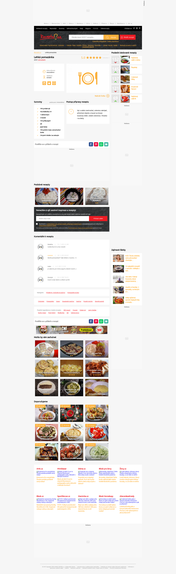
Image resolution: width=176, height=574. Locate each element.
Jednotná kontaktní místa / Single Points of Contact (95, 568)
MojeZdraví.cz (121, 23)
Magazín (88, 28)
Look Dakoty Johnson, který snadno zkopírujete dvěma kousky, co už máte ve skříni (129, 479)
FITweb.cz (104, 23)
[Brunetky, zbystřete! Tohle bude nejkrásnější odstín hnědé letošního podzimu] (109, 473)
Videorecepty (105, 28)
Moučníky (98, 45)
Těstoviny (91, 45)
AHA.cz (40, 469)
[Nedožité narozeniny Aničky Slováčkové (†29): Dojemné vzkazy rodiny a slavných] (46, 500)
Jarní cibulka (92, 310)
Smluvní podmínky (72, 228)
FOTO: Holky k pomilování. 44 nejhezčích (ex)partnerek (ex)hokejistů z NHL (66, 507)
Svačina (78, 301)
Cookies (67, 568)
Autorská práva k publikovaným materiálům (88, 566)
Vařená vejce (75, 313)
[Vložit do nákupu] (49, 83)
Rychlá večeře (52, 45)
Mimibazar (62, 469)
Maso (74, 45)
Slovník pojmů (99, 301)
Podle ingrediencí (113, 41)
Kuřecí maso (42, 313)
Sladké (115, 45)
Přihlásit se (128, 28)
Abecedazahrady (127, 496)
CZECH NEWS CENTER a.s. (57, 566)
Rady (81, 28)
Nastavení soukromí (75, 568)
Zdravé (105, 45)
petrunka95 (42, 60)
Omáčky (79, 45)
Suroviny (61, 28)
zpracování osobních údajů (47, 225)
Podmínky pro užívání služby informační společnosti (113, 566)
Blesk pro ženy (56, 23)
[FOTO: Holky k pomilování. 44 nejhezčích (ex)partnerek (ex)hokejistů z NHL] (67, 500)
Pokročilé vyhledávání (99, 41)
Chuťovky (61, 45)
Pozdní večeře (88, 301)
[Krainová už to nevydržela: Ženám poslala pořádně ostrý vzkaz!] (46, 473)
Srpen (58, 301)
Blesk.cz (46, 23)
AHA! (64, 23)
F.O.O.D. (95, 28)
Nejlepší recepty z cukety (128, 45)
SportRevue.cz (63, 496)
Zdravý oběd (44, 45)
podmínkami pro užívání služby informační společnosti (64, 224)
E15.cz (88, 23)
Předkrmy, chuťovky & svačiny (55, 292)
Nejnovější (53, 28)
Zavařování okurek (88, 47)
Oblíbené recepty (41, 28)
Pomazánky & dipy (73, 292)
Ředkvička (61, 313)
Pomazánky (50, 301)
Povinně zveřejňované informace (118, 568)
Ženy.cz (112, 23)
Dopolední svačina (68, 301)
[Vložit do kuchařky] (44, 83)
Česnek (75, 310)
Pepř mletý (51, 313)
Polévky (69, 45)
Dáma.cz (71, 23)
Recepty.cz (37, 52)
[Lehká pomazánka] (87, 92)
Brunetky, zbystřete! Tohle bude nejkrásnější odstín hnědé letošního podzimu (108, 479)
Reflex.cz (95, 23)
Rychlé (110, 45)
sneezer (50, 255)
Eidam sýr (83, 310)
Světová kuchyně (72, 28)
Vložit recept (128, 37)
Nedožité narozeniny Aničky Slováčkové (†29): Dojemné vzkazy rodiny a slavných (46, 507)
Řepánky (134, 67)
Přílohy (84, 45)
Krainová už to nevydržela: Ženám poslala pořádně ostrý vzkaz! (46, 479)
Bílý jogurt (67, 310)
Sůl (68, 313)
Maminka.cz (80, 23)
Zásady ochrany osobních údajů (85, 228)
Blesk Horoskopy (106, 496)
